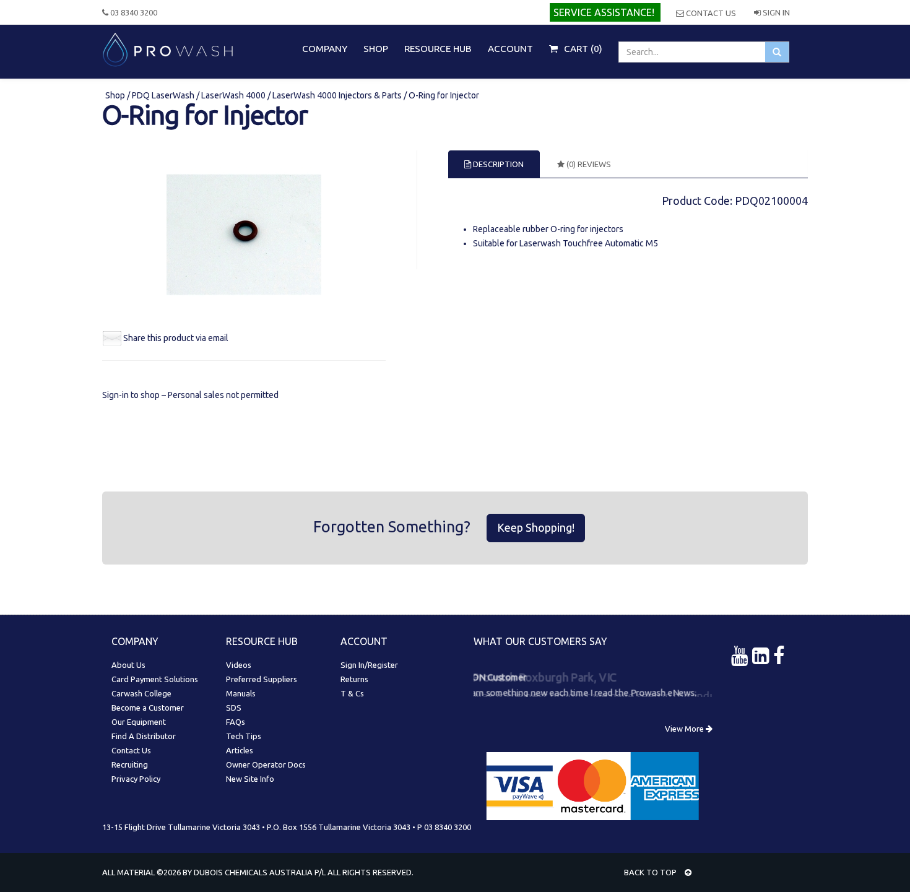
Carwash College (141, 693)
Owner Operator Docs (266, 764)
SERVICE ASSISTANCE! (603, 12)
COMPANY (324, 48)
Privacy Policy (135, 778)
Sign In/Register (369, 664)
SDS (233, 707)
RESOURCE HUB (438, 48)
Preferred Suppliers (261, 679)
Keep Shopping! (535, 527)
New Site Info (250, 778)
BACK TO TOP (651, 872)
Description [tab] (497, 164)
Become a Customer (147, 707)
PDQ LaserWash (163, 95)
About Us (128, 664)
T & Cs (352, 693)
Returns (354, 679)
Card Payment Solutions (154, 679)
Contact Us (710, 13)
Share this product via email (175, 338)
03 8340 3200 (132, 12)
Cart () (581, 48)
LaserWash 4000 (233, 95)
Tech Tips (243, 736)
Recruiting (129, 764)
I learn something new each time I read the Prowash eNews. (580, 690)
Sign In (775, 12)
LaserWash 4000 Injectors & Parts (337, 95)
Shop (116, 95)
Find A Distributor (143, 736)
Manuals (241, 693)
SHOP (375, 48)
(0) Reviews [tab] (588, 164)
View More (685, 728)
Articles (239, 750)
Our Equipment (138, 721)
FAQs (235, 721)
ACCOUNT (510, 48)
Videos (238, 664)
